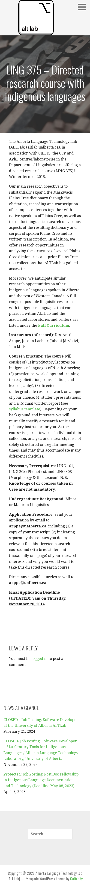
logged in (39, 658)
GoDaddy (76, 878)
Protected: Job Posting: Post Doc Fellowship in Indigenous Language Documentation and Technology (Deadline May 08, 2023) (41, 780)
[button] (83, 7)
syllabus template (24, 409)
